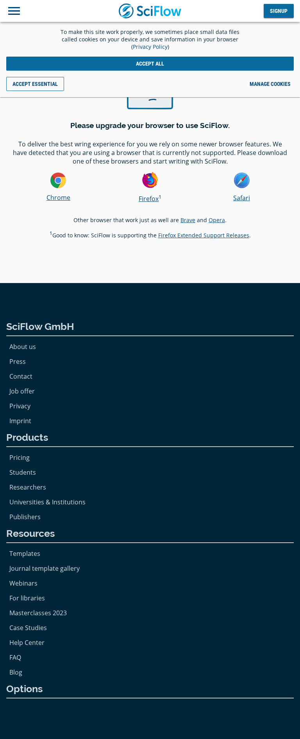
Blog (15, 672)
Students (22, 472)
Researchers (27, 487)
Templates (24, 553)
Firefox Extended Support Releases (203, 235)
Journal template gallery (44, 568)
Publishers (25, 517)
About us (22, 346)
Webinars (23, 583)
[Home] (150, 11)
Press (17, 361)
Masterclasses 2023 (38, 613)
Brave (187, 220)
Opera (217, 220)
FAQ (15, 657)
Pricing (19, 457)
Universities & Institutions (47, 502)
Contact (20, 376)
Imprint (20, 421)
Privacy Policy (150, 46)
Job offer (22, 391)
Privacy (19, 406)
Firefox (149, 198)
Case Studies (28, 627)
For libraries (27, 598)
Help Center (27, 642)
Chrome (58, 197)
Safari (241, 198)
